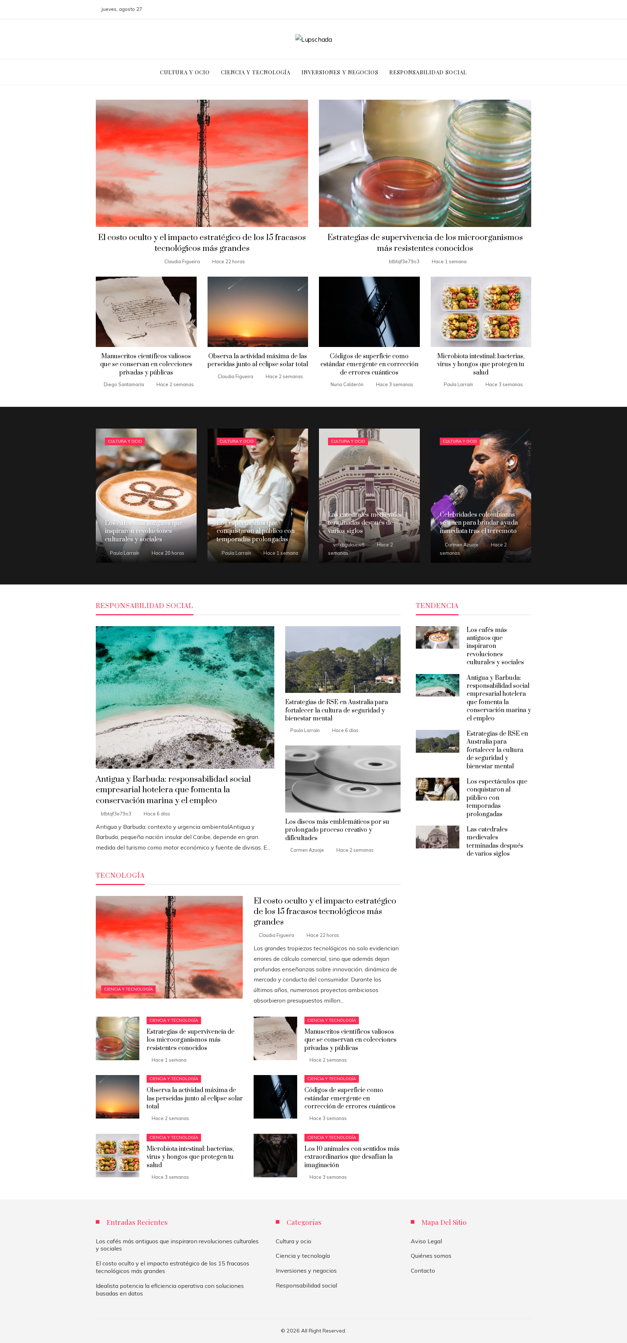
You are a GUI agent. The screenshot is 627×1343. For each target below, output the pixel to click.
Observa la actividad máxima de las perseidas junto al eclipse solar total (258, 360)
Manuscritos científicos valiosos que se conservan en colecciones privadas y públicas (146, 364)
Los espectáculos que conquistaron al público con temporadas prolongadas (497, 798)
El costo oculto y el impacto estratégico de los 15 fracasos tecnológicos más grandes (202, 242)
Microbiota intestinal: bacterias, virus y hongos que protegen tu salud (481, 364)
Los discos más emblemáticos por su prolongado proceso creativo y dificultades (337, 830)
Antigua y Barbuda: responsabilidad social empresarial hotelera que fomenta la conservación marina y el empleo (173, 790)
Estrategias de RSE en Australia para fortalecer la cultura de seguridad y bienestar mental (336, 710)
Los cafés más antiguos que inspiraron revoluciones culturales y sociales (495, 646)
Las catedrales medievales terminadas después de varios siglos (495, 842)
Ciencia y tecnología (128, 989)
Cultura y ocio (125, 441)
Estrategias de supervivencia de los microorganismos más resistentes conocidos (425, 242)
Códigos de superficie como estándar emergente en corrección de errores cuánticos (369, 364)
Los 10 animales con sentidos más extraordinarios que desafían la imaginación (351, 1157)
